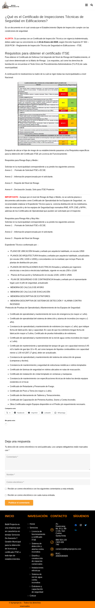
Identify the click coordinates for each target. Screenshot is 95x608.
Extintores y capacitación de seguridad (37, 589)
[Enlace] (10, 5)
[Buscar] (91, 5)
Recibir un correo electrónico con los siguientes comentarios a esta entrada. (41, 489)
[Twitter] (85, 525)
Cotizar (33, 596)
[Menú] (86, 5)
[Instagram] (80, 525)
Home (32, 524)
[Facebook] (75, 525)
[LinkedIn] (75, 530)
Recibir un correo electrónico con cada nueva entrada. (31, 495)
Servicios (34, 528)
